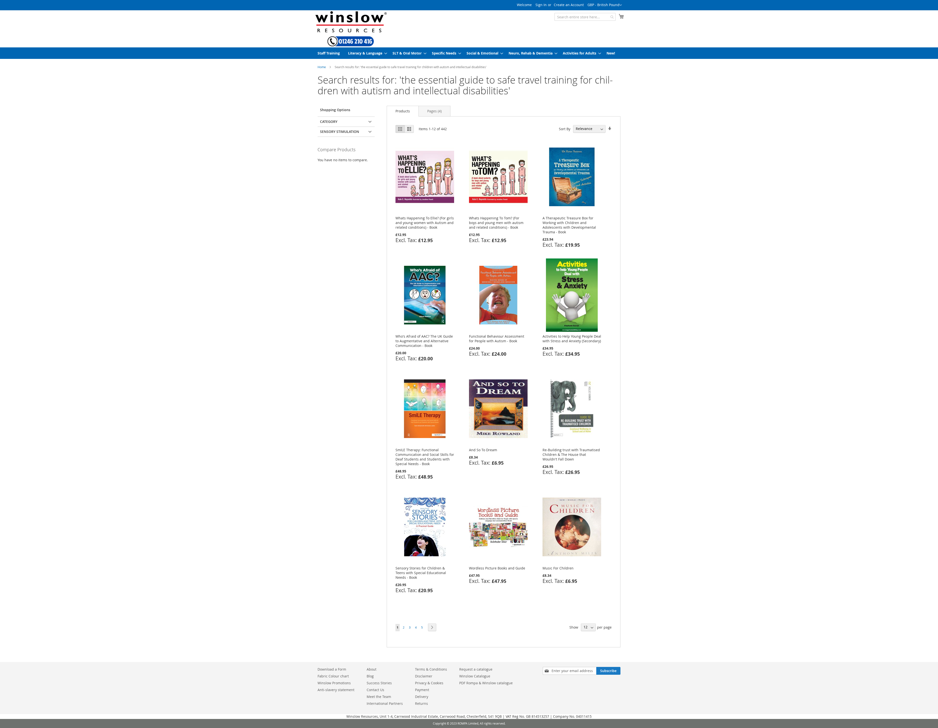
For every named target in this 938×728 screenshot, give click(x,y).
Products (402, 111)
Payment (422, 689)
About (371, 669)
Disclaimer (423, 676)
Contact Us (375, 689)
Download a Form (332, 669)
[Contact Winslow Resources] (350, 44)
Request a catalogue (475, 669)
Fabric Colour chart (333, 676)
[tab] (403, 111)
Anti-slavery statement (336, 689)
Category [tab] (328, 121)
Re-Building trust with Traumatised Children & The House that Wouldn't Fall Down (571, 454)
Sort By (564, 128)
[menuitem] (329, 53)
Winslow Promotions (334, 683)
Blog (370, 676)
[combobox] (585, 17)
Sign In (541, 4)
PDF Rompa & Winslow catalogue (486, 683)
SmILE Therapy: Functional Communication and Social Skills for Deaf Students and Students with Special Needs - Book (424, 457)
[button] (604, 5)
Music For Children (558, 568)
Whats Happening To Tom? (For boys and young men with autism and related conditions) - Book (496, 223)
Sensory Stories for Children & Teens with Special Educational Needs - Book (420, 573)
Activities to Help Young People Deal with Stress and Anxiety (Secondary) (572, 338)
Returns (421, 703)
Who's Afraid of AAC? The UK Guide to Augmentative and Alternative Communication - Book (424, 341)
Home (322, 67)
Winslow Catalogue (474, 676)
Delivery (421, 696)
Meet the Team (379, 696)
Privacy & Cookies (429, 683)
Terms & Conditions (431, 669)
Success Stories (379, 683)
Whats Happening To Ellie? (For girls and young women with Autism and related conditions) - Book (424, 223)
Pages (434, 111)
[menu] (469, 53)
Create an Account (569, 4)
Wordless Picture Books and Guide (497, 568)
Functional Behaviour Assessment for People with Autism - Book (496, 338)
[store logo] (350, 21)
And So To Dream (483, 450)
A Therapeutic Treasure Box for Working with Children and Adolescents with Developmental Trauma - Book (569, 225)
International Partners (385, 703)
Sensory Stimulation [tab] (339, 131)
